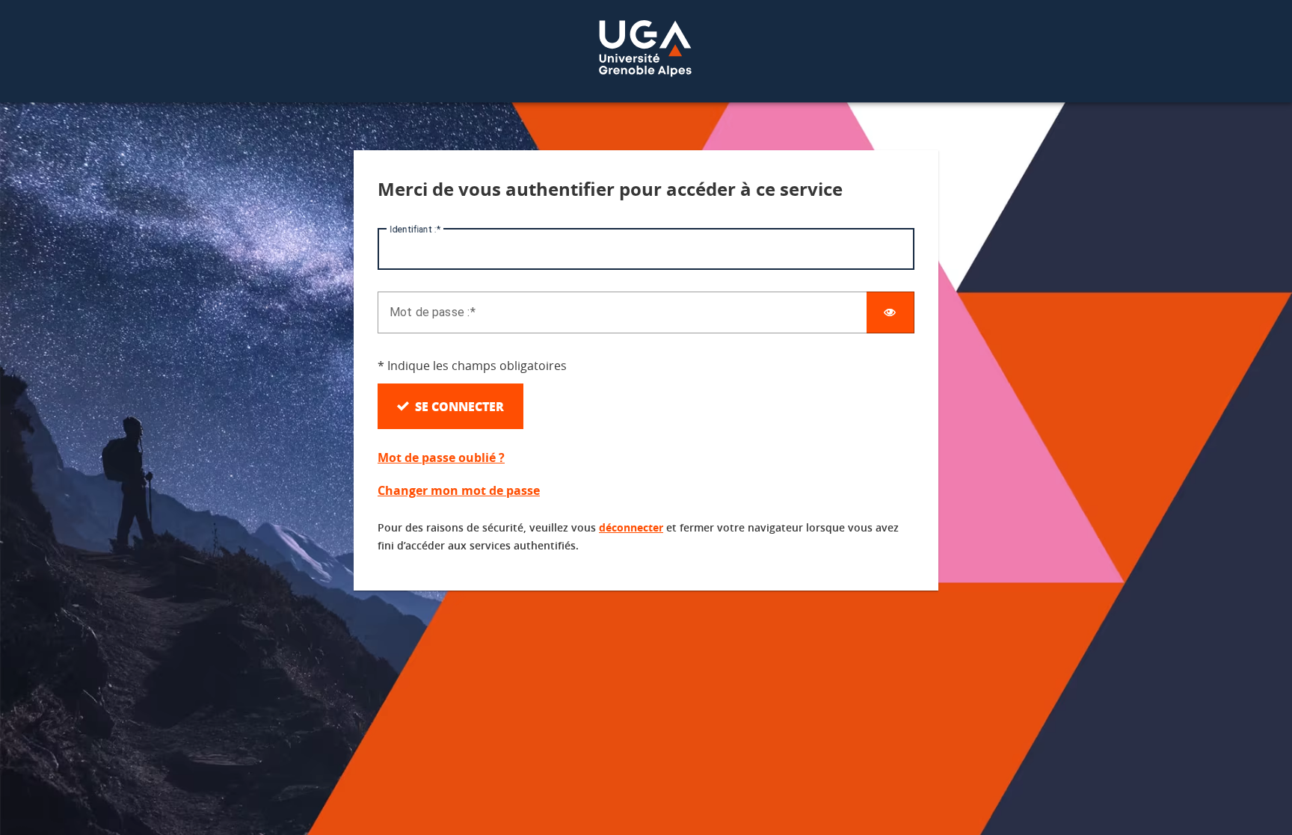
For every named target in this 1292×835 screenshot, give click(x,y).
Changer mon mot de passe (459, 490)
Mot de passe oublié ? (441, 457)
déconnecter (631, 527)
